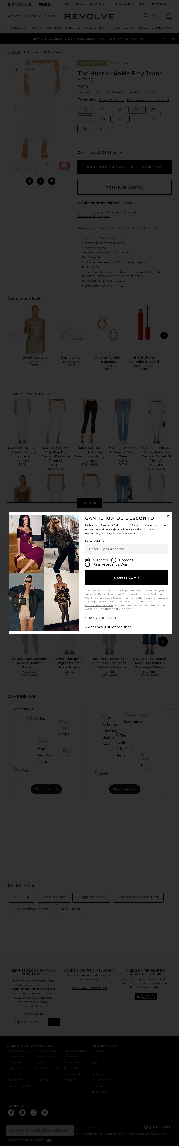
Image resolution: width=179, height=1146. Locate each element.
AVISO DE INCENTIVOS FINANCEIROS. (108, 609)
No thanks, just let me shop (108, 627)
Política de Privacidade (99, 605)
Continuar (126, 578)
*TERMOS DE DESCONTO (100, 617)
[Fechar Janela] (168, 516)
